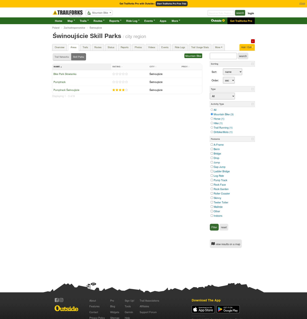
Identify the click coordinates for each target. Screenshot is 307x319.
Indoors (218, 215)
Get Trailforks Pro (241, 21)
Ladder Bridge (222, 171)
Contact (93, 312)
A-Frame (219, 144)
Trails (83, 21)
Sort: (214, 72)
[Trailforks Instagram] (61, 300)
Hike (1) (218, 123)
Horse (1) (219, 118)
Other (217, 211)
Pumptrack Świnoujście (66, 90)
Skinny (217, 198)
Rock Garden (221, 189)
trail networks (62, 56)
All (215, 110)
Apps (163, 21)
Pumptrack (59, 82)
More (175, 21)
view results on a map (227, 244)
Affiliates (144, 306)
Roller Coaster (222, 193)
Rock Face (220, 184)
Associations (149, 300)
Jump (217, 162)
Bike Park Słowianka (64, 74)
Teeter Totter (221, 202)
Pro (112, 300)
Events (148, 21)
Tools (128, 306)
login (251, 13)
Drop (216, 158)
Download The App (206, 300)
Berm (217, 149)
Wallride (218, 207)
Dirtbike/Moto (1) (223, 132)
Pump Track (220, 180)
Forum (148, 312)
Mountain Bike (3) (224, 114)
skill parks (78, 56)
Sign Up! (129, 300)
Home (58, 21)
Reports (114, 21)
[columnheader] (81, 67)
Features (94, 306)
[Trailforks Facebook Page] (57, 300)
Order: (215, 80)
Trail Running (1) (223, 127)
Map (70, 21)
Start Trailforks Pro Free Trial (171, 3)
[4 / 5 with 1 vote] (120, 90)
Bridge (217, 153)
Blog (112, 306)
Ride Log (131, 21)
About (92, 300)
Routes (97, 21)
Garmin (129, 312)
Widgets (114, 312)
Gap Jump (219, 167)
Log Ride (219, 175)
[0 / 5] (120, 74)
